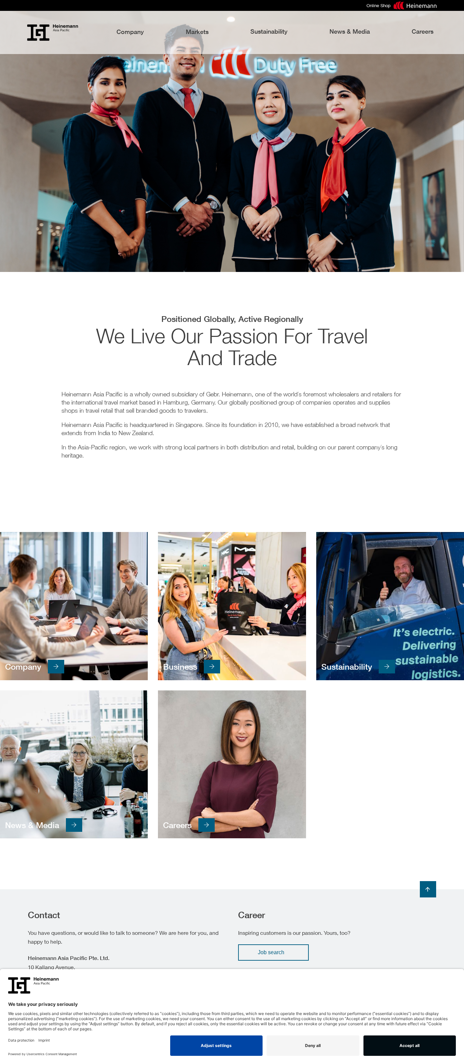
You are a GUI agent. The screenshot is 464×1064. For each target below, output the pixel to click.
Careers (422, 31)
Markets (197, 31)
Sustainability (268, 31)
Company (130, 31)
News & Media (349, 31)
